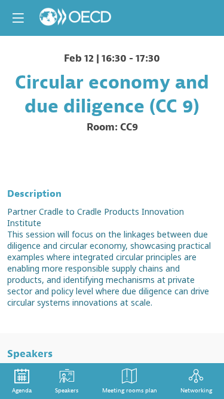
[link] (22, 381)
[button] (18, 18)
